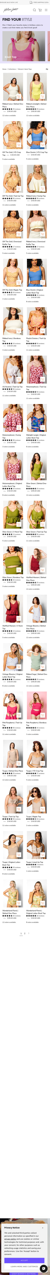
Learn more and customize (24, 1266)
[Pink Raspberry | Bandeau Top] (42, 715)
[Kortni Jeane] (10, 10)
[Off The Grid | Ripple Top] (18, 282)
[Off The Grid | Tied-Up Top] (18, 188)
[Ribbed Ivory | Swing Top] (42, 188)
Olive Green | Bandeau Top (13, 577)
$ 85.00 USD (11, 111)
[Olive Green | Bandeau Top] (18, 570)
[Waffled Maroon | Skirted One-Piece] (42, 570)
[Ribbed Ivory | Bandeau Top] (18, 330)
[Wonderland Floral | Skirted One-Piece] (18, 903)
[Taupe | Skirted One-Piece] (18, 763)
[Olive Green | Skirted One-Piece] (42, 476)
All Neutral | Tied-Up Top (12, 386)
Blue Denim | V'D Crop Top (36, 152)
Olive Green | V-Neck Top (12, 532)
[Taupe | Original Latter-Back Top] (18, 854)
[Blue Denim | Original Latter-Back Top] (42, 282)
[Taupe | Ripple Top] (42, 809)
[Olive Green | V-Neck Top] (18, 524)
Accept (24, 1260)
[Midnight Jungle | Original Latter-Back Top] (42, 427)
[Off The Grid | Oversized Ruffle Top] (18, 234)
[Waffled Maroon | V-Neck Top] (18, 618)
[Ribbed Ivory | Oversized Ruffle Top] (42, 234)
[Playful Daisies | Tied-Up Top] (42, 330)
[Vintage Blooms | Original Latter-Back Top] (18, 666)
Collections (12, 69)
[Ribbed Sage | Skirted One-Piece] (42, 666)
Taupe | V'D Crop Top (34, 771)
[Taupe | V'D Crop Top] (42, 763)
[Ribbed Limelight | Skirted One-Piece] (42, 96)
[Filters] (47, 69)
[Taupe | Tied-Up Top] (18, 809)
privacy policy (10, 1239)
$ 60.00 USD (15, 155)
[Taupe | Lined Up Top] (42, 854)
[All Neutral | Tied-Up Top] (18, 379)
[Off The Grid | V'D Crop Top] (18, 144)
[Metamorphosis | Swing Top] (18, 427)
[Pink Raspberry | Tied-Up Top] (18, 715)
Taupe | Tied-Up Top (10, 816)
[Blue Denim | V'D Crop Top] (42, 144)
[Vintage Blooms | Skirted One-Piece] (42, 618)
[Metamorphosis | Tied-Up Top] (42, 379)
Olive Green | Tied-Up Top (36, 532)
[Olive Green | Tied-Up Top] (42, 524)
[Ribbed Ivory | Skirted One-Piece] (18, 96)
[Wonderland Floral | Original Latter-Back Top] (42, 903)
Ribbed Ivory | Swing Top (36, 196)
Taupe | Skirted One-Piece (12, 771)
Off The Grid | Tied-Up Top (12, 196)
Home (4, 69)
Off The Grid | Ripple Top (12, 290)
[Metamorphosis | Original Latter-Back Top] (18, 476)
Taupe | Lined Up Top (34, 862)
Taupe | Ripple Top (33, 816)
